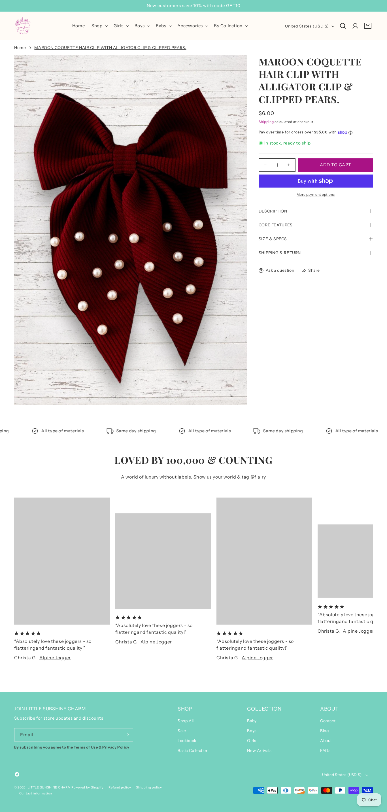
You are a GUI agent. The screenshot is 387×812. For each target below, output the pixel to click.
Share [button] (314, 270)
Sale (182, 730)
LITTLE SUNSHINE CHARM (49, 787)
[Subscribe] (126, 734)
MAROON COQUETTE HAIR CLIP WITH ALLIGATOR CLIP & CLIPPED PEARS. (110, 47)
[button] (99, 26)
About (326, 740)
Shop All (186, 720)
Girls (251, 740)
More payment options (316, 194)
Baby (251, 720)
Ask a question (280, 270)
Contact (327, 720)
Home (20, 47)
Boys (251, 730)
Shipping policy (149, 787)
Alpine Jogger (55, 657)
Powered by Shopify (87, 787)
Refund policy (120, 787)
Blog (324, 730)
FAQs (325, 750)
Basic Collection (193, 750)
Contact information (35, 793)
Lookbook (187, 740)
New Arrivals (259, 750)
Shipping (266, 122)
